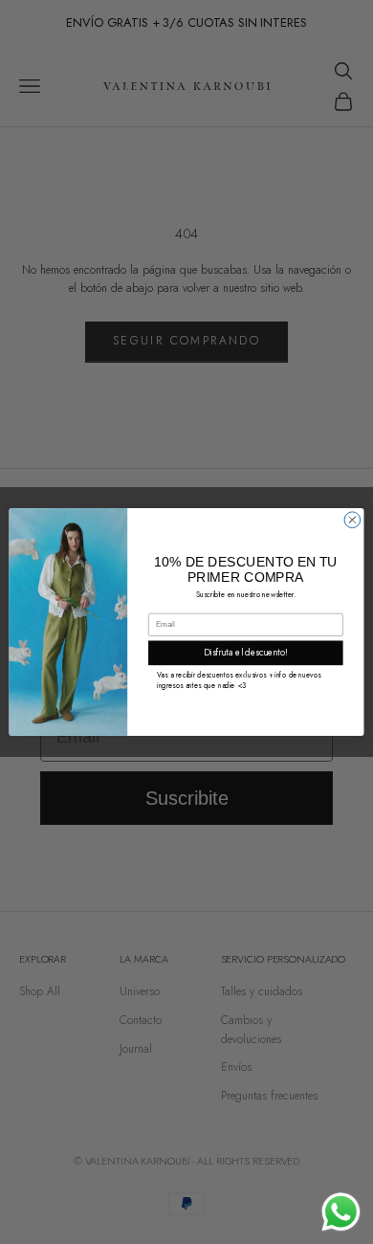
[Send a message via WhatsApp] (340, 1211)
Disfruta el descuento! (246, 652)
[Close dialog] (352, 520)
